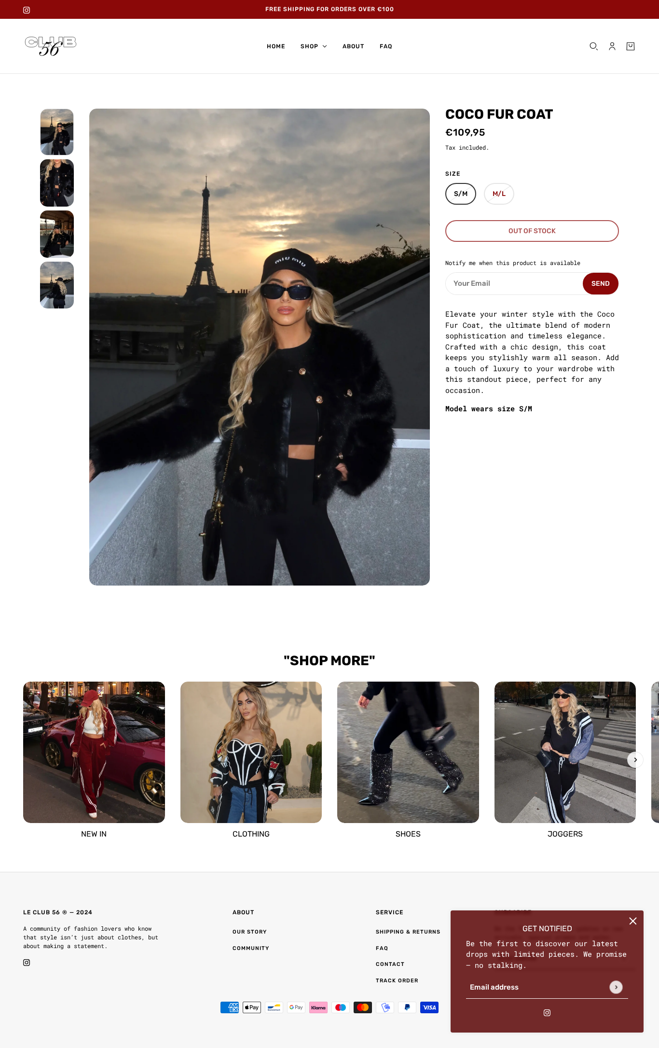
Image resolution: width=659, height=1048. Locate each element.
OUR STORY (250, 932)
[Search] (594, 46)
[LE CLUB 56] (50, 46)
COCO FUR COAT (499, 114)
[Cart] (630, 46)
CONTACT (390, 964)
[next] (635, 760)
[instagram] (26, 9)
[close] (633, 921)
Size (452, 173)
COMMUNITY (251, 948)
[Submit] (615, 986)
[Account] (612, 46)
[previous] (23, 760)
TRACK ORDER (397, 981)
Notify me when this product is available (512, 263)
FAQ (382, 948)
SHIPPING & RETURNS (408, 932)
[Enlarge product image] (259, 347)
